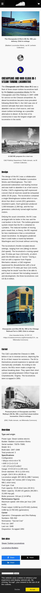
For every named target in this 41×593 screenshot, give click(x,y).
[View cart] (38, 4)
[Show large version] (20, 23)
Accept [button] (32, 589)
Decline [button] (17, 589)
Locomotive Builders (10, 548)
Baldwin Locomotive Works (18, 92)
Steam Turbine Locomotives (13, 543)
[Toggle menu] (2, 4)
